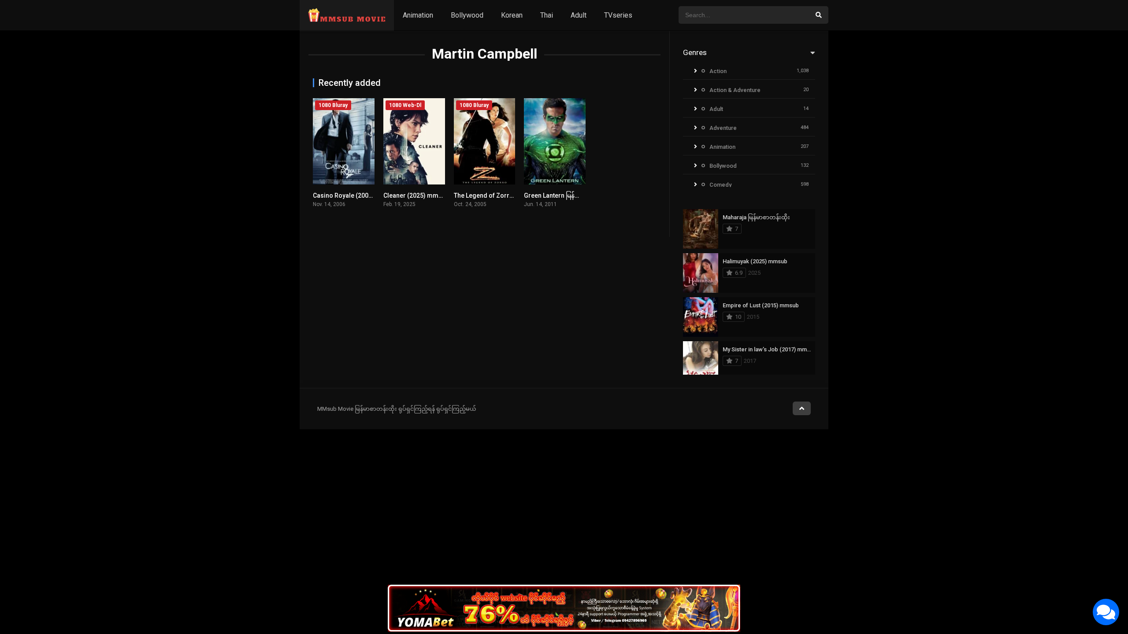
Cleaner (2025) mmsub (416, 195)
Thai (546, 15)
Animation (418, 15)
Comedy (720, 184)
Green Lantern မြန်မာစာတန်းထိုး (567, 195)
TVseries (618, 15)
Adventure (723, 128)
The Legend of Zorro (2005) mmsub (505, 195)
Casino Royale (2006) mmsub (355, 195)
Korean (512, 15)
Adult (578, 15)
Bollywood (467, 15)
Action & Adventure (735, 90)
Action (718, 71)
